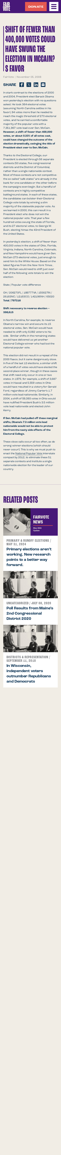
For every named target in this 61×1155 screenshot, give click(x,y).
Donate (35, 6)
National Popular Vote (29, 453)
